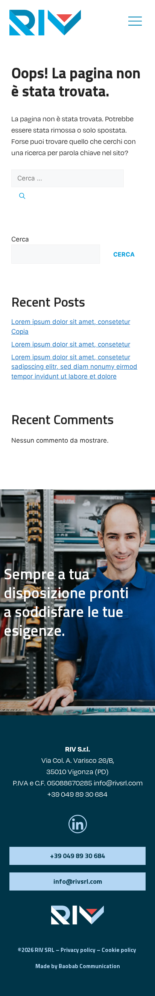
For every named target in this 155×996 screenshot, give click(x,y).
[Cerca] (22, 196)
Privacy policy (78, 950)
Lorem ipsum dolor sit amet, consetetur (70, 344)
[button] (77, 881)
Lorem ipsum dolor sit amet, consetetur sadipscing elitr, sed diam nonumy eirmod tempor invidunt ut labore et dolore (74, 366)
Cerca (20, 239)
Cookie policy (119, 950)
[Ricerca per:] (67, 178)
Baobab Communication (89, 966)
